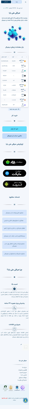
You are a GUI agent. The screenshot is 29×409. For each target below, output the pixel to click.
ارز (22, 57)
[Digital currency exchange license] (14, 388)
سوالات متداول (23, 378)
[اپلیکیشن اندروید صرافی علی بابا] (14, 161)
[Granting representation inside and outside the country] (14, 228)
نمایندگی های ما (22, 380)
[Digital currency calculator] (14, 136)
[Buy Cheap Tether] (14, 129)
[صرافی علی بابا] (14, 26)
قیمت (13, 57)
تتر (21, 344)
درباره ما (24, 367)
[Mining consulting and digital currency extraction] (14, 254)
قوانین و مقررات (22, 370)
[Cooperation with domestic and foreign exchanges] (14, 220)
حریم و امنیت (23, 373)
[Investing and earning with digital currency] (14, 236)
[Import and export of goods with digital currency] (14, 245)
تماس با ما (24, 375)
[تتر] (25, 347)
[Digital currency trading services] (14, 213)
